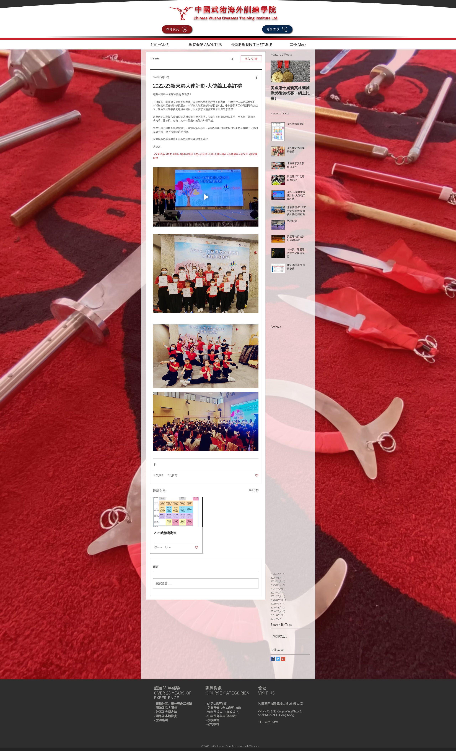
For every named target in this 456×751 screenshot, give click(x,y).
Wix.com (254, 746)
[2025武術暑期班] (176, 512)
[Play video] (205, 197)
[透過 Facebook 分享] (154, 464)
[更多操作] (256, 77)
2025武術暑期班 (165, 533)
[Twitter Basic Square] (278, 659)
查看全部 (254, 490)
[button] (232, 58)
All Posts (154, 58)
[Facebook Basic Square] (273, 659)
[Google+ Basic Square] (283, 659)
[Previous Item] (276, 71)
